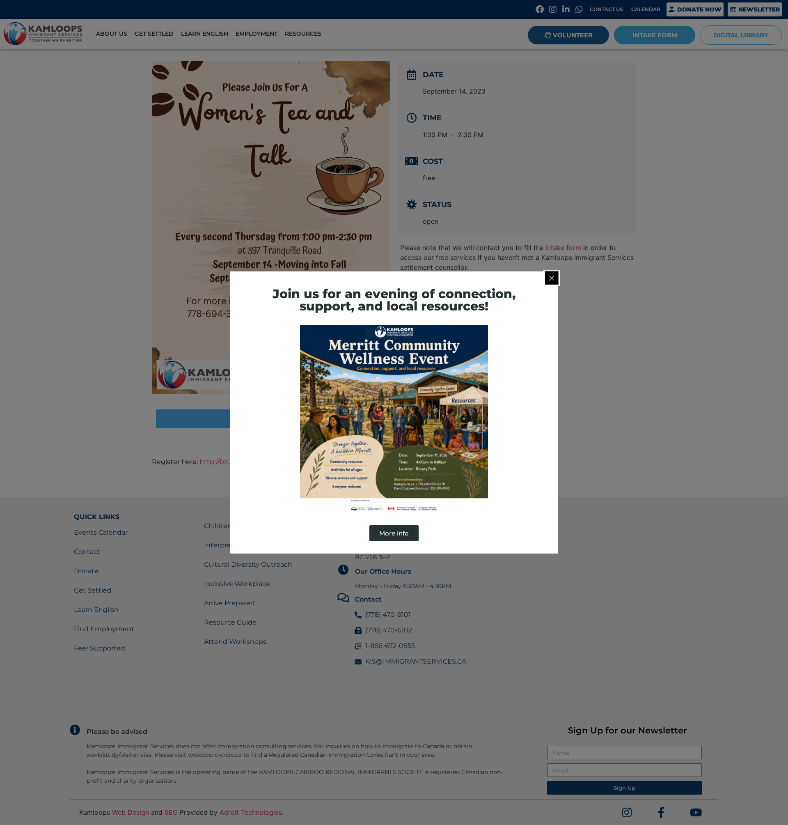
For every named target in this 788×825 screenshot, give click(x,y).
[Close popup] (551, 278)
